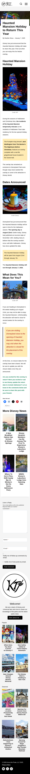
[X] (7, 768)
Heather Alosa (9, 38)
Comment (6, 508)
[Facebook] (3, 768)
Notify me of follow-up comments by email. (15, 556)
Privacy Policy (6, 764)
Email (5, 548)
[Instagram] (11, 768)
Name (5, 540)
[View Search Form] (21, 4)
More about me (14, 618)
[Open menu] (26, 4)
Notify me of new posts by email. (15, 562)
